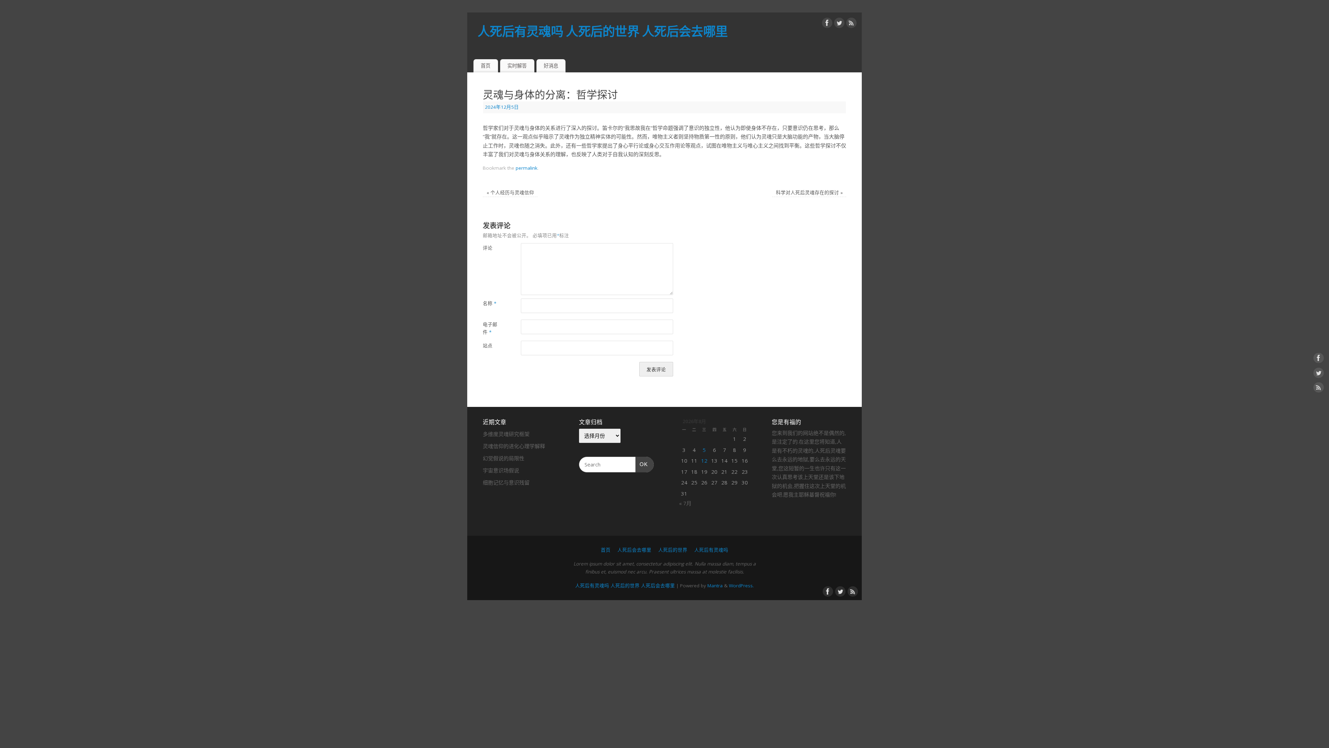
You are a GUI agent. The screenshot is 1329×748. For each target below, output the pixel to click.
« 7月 (685, 503)
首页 (485, 65)
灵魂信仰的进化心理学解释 (514, 446)
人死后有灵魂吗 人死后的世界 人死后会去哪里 (602, 31)
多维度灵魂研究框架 (506, 433)
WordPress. (741, 585)
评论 (487, 248)
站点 (487, 345)
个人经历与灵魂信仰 (510, 192)
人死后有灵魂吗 (711, 550)
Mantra (715, 585)
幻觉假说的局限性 (503, 458)
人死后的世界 (672, 550)
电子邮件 (490, 328)
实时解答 (517, 65)
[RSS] (851, 24)
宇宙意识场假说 (501, 470)
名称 (489, 303)
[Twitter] (839, 24)
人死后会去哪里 (634, 550)
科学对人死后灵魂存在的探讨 (809, 192)
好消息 (551, 65)
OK (641, 464)
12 (704, 460)
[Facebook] (827, 24)
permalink (526, 168)
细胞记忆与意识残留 (506, 482)
